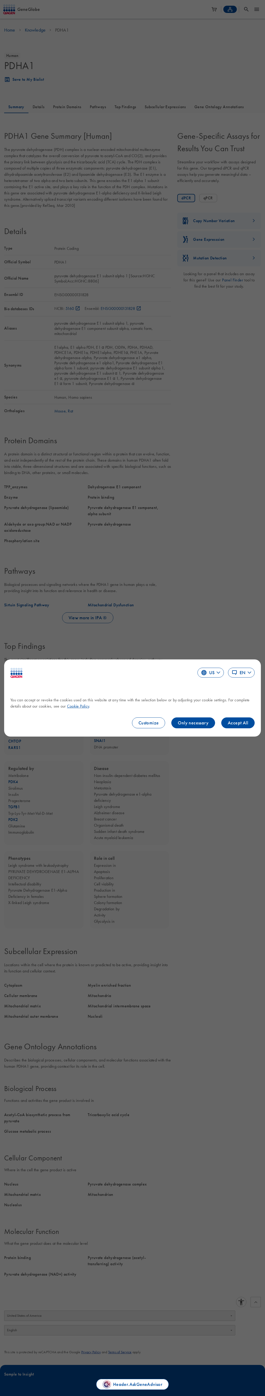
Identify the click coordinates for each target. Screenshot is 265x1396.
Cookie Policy (78, 706)
